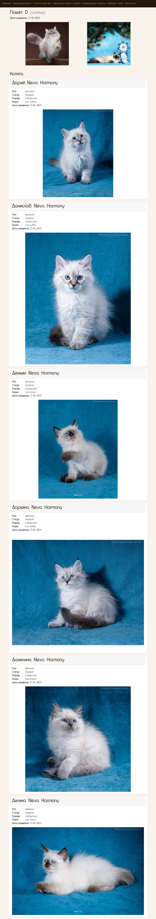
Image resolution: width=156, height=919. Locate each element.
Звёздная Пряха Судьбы (67, 3)
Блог (120, 3)
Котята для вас (42, 3)
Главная (6, 3)
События (111, 3)
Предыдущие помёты (94, 3)
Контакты (130, 3)
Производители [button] (22, 3)
